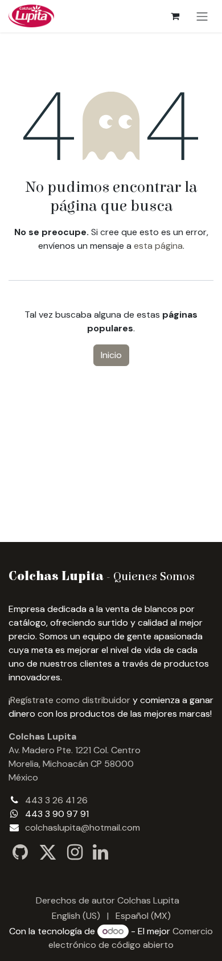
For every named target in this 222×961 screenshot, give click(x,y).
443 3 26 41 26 (56, 800)
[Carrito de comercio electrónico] (174, 16)
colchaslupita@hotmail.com (82, 827)
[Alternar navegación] (202, 16)
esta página (158, 246)
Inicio (111, 355)
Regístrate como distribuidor (70, 700)
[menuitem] (76, 916)
